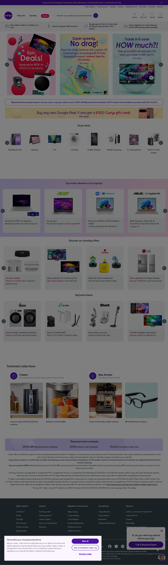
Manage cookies (85, 554)
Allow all (85, 541)
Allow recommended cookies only (85, 548)
